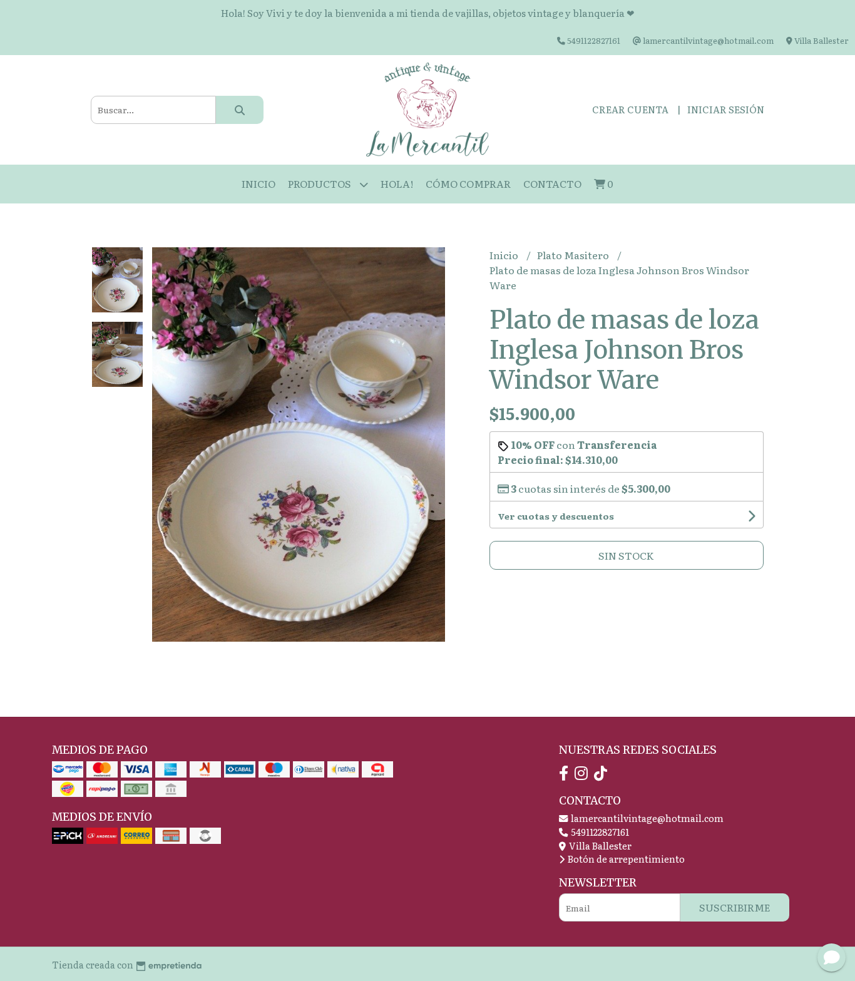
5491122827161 (599, 831)
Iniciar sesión (725, 109)
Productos (320, 183)
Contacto (552, 183)
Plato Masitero (574, 254)
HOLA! (397, 183)
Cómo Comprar (468, 183)
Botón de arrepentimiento (625, 858)
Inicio (258, 183)
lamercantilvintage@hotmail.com (646, 817)
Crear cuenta (630, 109)
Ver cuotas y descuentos (556, 516)
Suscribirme (735, 907)
